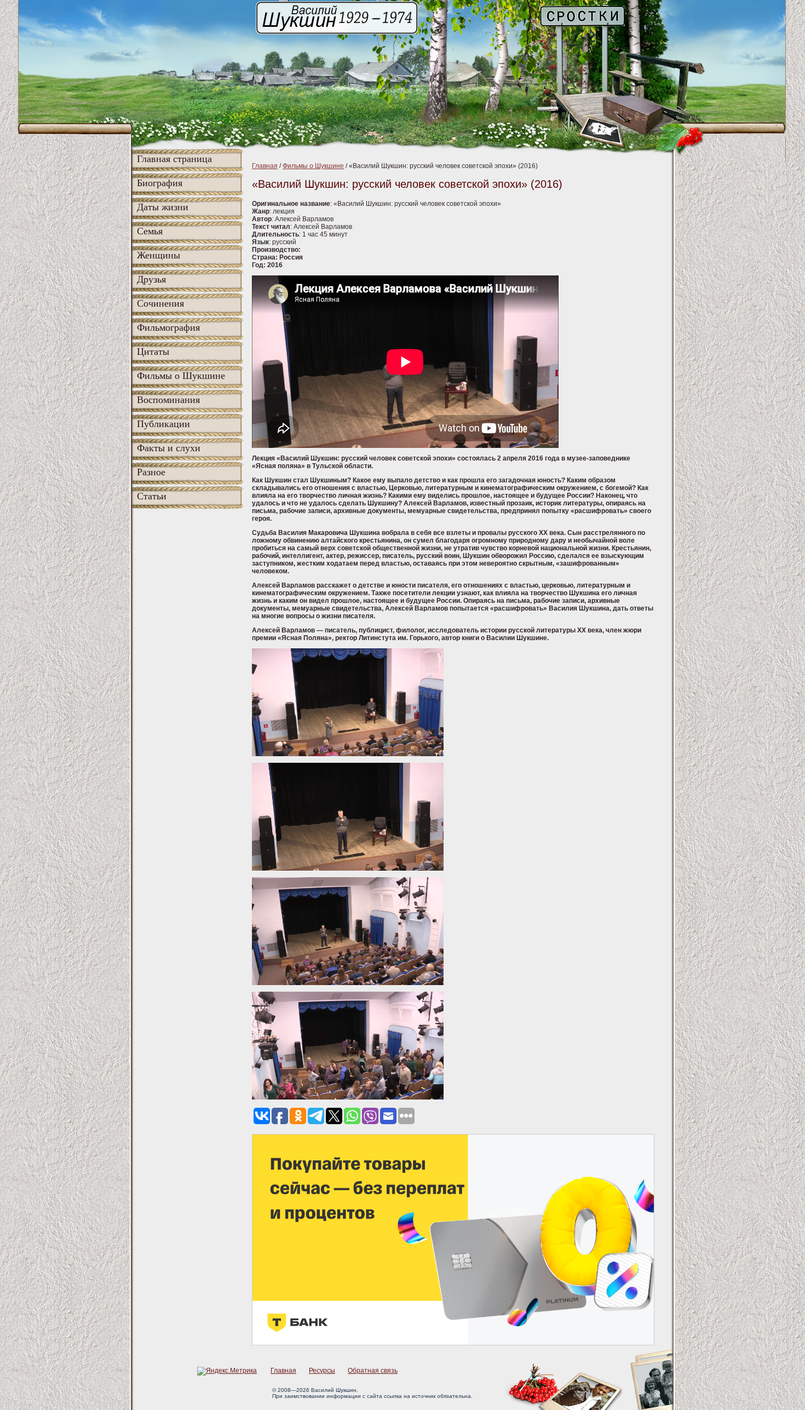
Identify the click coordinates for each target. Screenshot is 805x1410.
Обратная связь (373, 1370)
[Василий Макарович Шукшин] (338, 33)
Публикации (163, 423)
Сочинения (160, 303)
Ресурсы (322, 1370)
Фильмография (168, 327)
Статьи (151, 496)
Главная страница (174, 158)
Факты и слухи (168, 447)
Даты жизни (162, 207)
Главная (265, 166)
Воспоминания (168, 399)
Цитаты (153, 351)
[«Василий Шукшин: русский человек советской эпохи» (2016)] (348, 754)
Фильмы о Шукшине (181, 375)
